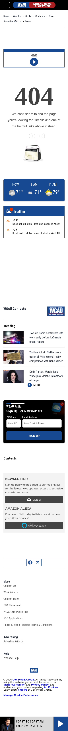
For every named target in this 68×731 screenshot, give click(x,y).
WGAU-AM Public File (15, 612)
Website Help (11, 658)
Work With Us (10, 592)
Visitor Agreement (14, 684)
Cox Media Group (23, 679)
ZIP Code (11, 417)
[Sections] (7, 5)
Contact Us (9, 586)
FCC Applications (13, 618)
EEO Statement (12, 605)
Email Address (29, 417)
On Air (28, 16)
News (6, 16)
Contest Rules (11, 599)
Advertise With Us (12, 21)
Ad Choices (51, 687)
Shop (51, 16)
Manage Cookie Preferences (20, 695)
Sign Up (34, 436)
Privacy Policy (40, 684)
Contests (40, 16)
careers (22, 689)
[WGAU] (34, 5)
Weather (17, 16)
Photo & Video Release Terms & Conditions (28, 625)
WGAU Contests (14, 309)
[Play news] (34, 62)
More (28, 21)
